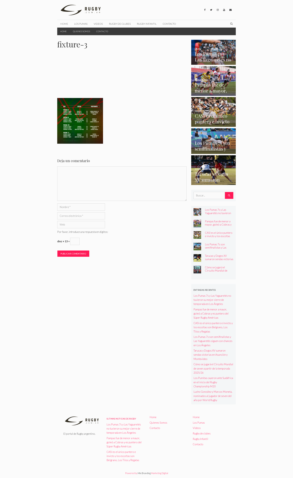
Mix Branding (144, 473)
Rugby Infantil (147, 23)
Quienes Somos (81, 31)
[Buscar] (229, 195)
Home (64, 23)
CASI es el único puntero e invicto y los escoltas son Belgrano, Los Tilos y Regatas (219, 237)
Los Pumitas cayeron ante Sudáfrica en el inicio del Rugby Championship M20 (213, 382)
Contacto (169, 23)
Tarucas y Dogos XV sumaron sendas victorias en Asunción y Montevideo (219, 260)
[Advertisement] (122, 75)
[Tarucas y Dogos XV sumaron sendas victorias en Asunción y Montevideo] (213, 183)
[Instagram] (217, 9)
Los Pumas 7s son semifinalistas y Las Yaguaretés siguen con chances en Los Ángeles (218, 249)
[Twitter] (211, 9)
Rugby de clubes (120, 23)
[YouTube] (224, 9)
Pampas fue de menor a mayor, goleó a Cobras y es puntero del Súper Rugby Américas (218, 226)
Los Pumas (81, 23)
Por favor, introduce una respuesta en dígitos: (82, 231)
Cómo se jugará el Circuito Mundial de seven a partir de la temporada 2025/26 (216, 272)
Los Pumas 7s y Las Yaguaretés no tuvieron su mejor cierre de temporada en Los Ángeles (212, 300)
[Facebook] (204, 9)
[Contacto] (230, 9)
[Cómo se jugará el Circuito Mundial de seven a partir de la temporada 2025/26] (197, 271)
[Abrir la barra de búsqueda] (231, 24)
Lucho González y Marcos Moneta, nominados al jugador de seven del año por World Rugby (213, 396)
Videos (98, 23)
